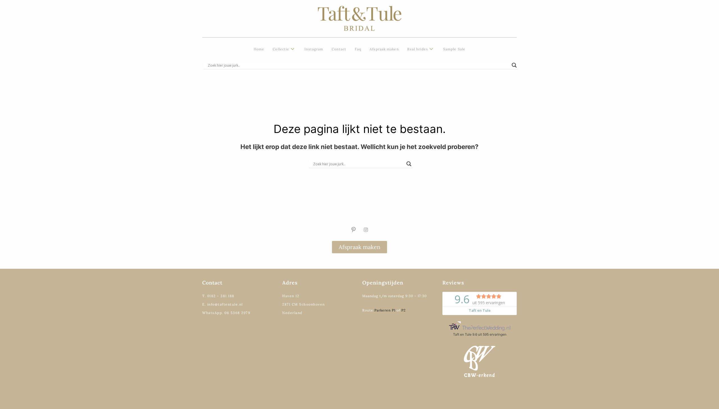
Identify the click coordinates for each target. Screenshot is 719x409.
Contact (339, 49)
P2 (403, 310)
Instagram (313, 49)
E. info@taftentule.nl (222, 304)
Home (259, 49)
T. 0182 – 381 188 (218, 296)
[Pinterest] (353, 229)
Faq (358, 49)
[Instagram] (365, 229)
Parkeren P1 (384, 310)
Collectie (281, 49)
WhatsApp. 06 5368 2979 (226, 313)
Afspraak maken (384, 49)
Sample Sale (454, 49)
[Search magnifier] (514, 65)
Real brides (417, 49)
